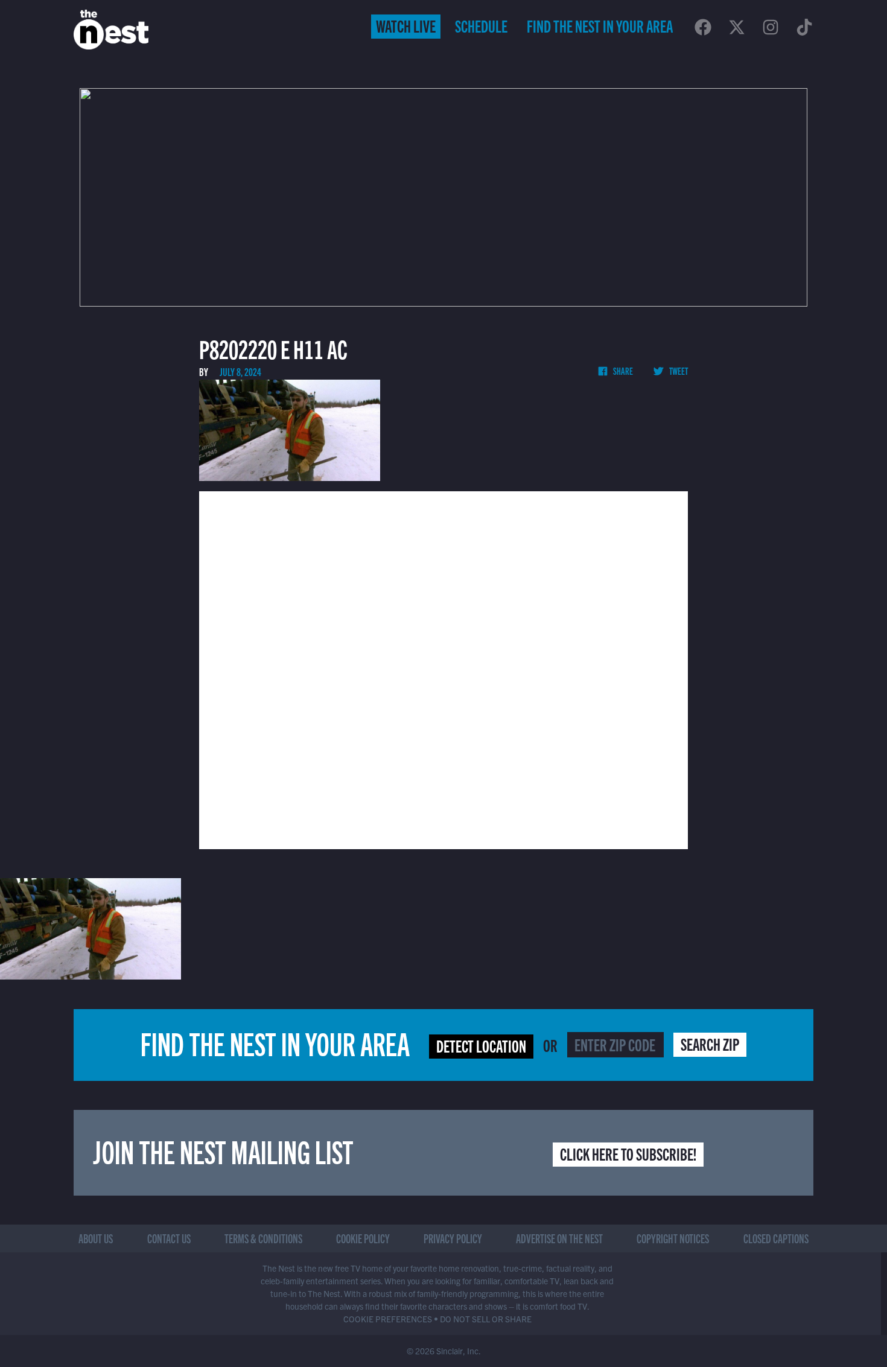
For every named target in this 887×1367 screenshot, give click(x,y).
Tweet (678, 371)
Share (622, 371)
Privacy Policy (453, 1238)
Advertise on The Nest (559, 1238)
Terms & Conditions (263, 1238)
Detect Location (481, 1045)
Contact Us (169, 1238)
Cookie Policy (363, 1238)
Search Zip (710, 1043)
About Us (95, 1238)
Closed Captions (776, 1238)
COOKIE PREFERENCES (387, 1318)
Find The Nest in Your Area (600, 25)
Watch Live (406, 25)
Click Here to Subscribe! (628, 1153)
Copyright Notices (673, 1238)
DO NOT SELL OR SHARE (486, 1318)
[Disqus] (443, 669)
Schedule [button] (481, 25)
